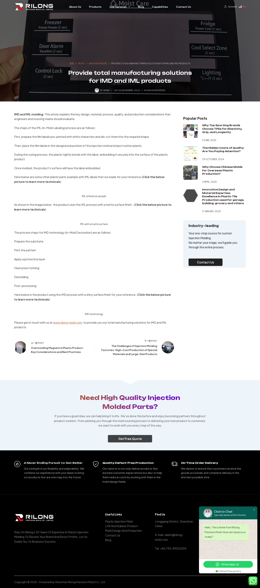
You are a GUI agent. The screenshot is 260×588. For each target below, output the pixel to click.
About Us (75, 6)
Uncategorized (156, 90)
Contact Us (183, 6)
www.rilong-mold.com (67, 322)
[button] (242, 6)
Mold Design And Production (123, 530)
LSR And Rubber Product (121, 526)
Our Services (118, 6)
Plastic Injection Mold (119, 521)
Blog (141, 6)
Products (95, 6)
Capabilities (160, 6)
